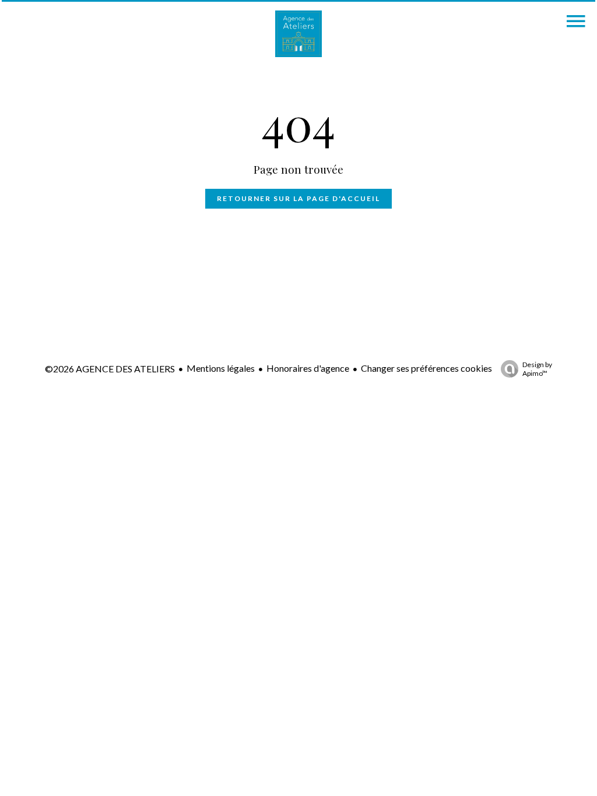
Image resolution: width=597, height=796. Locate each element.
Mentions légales (221, 368)
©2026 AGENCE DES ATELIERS (110, 368)
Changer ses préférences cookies (426, 368)
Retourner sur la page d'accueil (298, 198)
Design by (537, 369)
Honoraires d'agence (307, 368)
